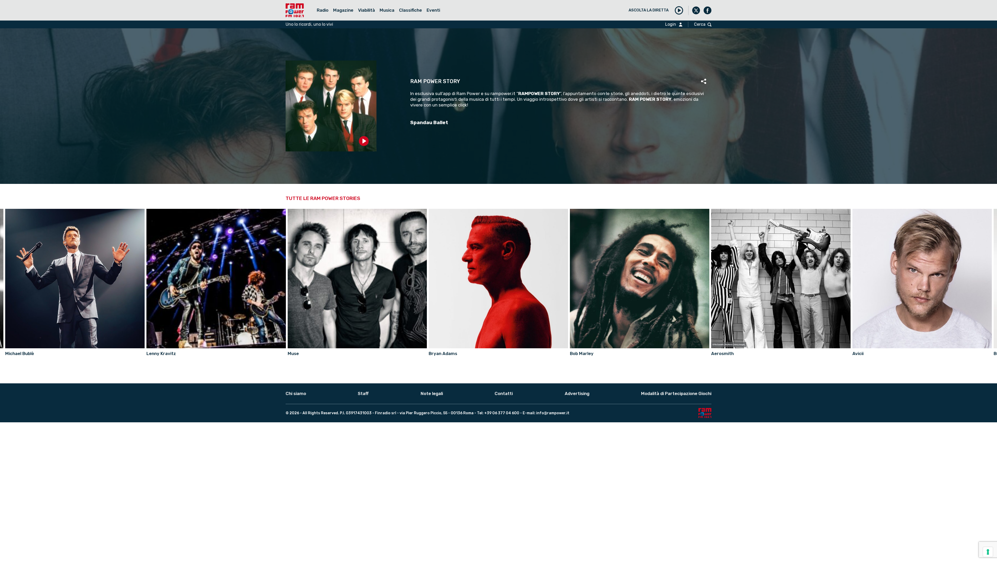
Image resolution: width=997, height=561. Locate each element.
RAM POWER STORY (435, 81)
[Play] (679, 10)
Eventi (433, 10)
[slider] (331, 151)
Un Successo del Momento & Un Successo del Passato (428, 19)
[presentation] (992, 278)
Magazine (343, 10)
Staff (363, 393)
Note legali (432, 393)
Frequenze (330, 19)
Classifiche (410, 10)
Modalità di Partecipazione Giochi (676, 393)
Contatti (504, 393)
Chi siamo (296, 393)
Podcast (362, 19)
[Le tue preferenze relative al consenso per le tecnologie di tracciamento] (988, 552)
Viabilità (366, 10)
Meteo (342, 19)
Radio (322, 10)
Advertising (577, 393)
